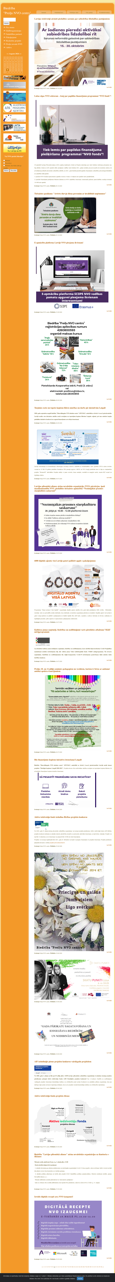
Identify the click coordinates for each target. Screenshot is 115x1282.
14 (61, 1267)
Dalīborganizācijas (13, 30)
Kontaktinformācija (104, 12)
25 (81, 1267)
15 (63, 1267)
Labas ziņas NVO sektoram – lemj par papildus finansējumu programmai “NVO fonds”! (72, 95)
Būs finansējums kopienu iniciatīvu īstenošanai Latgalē (58, 759)
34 (97, 1267)
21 (74, 1267)
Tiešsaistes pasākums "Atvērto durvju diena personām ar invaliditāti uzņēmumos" (70, 193)
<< (42, 1267)
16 (65, 1267)
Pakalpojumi (11, 37)
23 (78, 1267)
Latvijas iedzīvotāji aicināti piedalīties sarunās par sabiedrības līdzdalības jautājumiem (72, 18)
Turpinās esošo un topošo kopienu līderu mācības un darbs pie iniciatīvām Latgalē (70, 407)
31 (92, 1267)
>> (103, 1267)
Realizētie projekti (13, 40)
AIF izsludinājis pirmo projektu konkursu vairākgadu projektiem (62, 1061)
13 (60, 1267)
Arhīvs (9, 47)
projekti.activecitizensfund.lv (57, 842)
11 (56, 1267)
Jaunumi (43, 12)
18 (69, 1267)
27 (85, 1267)
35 (99, 1267)
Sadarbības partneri (14, 34)
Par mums (10, 27)
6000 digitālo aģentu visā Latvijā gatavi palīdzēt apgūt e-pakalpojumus (65, 560)
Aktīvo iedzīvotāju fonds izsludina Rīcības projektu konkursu (60, 817)
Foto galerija (89, 12)
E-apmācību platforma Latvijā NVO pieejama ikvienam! (58, 242)
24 (79, 1267)
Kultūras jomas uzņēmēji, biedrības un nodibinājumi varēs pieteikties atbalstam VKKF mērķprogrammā (72, 630)
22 (76, 1267)
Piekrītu (80, 1278)
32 (94, 1267)
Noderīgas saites (74, 12)
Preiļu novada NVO (14, 44)
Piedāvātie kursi (59, 12)
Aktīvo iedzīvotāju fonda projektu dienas (52, 1095)
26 (83, 1267)
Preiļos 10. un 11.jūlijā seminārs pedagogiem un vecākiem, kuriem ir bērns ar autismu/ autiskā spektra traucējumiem (72, 670)
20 (72, 1267)
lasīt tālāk (109, 87)
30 (90, 1267)
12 (58, 1267)
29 (88, 1267)
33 (95, 1267)
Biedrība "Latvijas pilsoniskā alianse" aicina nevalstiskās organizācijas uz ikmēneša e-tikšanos (71, 1155)
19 (70, 1267)
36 (101, 1267)
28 (86, 1267)
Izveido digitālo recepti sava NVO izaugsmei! (53, 1196)
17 (67, 1267)
